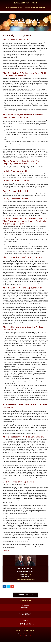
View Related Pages (25, 595)
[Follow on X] (8, 586)
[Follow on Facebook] (4, 586)
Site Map (25, 635)
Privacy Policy (29, 635)
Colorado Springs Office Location (25, 579)
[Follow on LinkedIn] (12, 586)
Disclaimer (21, 635)
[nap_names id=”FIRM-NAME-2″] (25, 3)
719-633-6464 (27, 574)
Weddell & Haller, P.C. (23, 633)
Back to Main (6, 550)
